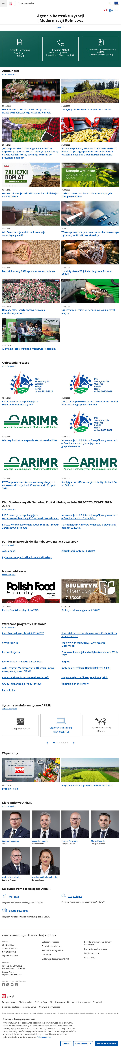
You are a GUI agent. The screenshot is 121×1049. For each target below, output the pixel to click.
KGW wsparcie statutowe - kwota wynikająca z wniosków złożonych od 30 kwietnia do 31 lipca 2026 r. (28, 485)
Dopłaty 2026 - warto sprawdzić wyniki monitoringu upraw (24, 311)
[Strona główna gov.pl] (11, 3)
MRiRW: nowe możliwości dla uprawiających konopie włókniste (86, 195)
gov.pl (10, 996)
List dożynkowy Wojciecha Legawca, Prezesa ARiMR (86, 273)
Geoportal (97, 1002)
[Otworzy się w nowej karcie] (3, 984)
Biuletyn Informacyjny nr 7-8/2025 (80, 610)
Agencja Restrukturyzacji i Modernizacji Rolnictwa (60, 18)
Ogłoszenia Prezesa (50, 942)
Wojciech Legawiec (10, 841)
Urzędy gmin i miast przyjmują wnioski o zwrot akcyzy (88, 311)
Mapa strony (89, 957)
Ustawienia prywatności (49, 1007)
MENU (59, 27)
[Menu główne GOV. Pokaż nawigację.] (3, 3)
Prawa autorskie (62, 1002)
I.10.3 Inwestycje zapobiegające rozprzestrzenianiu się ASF (20, 403)
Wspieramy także (91, 953)
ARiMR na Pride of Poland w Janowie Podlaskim (29, 348)
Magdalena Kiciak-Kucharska (44, 877)
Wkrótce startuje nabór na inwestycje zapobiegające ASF (23, 234)
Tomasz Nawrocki (69, 841)
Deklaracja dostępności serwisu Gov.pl (19, 1007)
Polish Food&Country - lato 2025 (20, 610)
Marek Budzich (98, 841)
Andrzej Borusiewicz (11, 877)
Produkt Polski (10, 788)
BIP (51, 1002)
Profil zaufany (41, 1002)
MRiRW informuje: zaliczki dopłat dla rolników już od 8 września (30, 195)
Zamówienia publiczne (52, 946)
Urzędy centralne (26, 3)
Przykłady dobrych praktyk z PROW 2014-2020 (87, 785)
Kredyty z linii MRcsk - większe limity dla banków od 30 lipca (89, 484)
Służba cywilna (25, 1002)
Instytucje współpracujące (95, 949)
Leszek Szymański (40, 841)
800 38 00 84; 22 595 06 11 (13, 968)
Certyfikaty (46, 954)
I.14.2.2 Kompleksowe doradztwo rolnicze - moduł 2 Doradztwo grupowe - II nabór (89, 403)
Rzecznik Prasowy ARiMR (52, 950)
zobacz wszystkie (8, 74)
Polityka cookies (9, 1002)
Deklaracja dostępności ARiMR (55, 959)
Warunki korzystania (81, 1002)
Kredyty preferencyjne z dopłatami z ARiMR (86, 109)
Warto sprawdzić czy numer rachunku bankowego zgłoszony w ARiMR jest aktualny (90, 234)
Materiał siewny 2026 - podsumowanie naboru (28, 271)
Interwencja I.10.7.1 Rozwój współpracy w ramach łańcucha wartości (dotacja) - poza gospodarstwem (89, 443)
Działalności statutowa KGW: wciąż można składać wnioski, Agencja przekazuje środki (26, 111)
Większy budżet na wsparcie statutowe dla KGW (29, 440)
